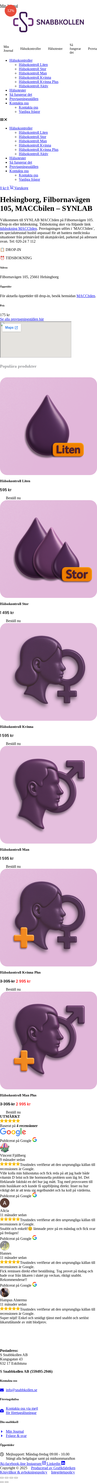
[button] (48, 120)
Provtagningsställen (23, 99)
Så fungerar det (75, 48)
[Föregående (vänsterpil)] (2, 1482)
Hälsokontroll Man (33, 73)
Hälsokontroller (30, 49)
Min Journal (8, 48)
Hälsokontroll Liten (33, 65)
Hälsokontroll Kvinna (35, 77)
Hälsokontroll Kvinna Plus (38, 82)
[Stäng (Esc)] (16, 1477)
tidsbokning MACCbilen (18, 228)
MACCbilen (86, 296)
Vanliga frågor (29, 112)
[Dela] (11, 1477)
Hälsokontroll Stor (32, 69)
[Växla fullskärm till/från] (6, 1477)
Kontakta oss (19, 103)
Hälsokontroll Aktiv (33, 86)
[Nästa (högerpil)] (6, 1482)
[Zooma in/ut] (2, 1477)
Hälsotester (55, 49)
